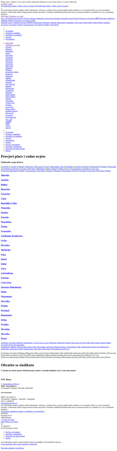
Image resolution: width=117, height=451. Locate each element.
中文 (56, 25)
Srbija (4, 320)
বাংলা (20, 18)
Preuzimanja (9, 39)
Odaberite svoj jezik (16, 16)
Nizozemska (6, 296)
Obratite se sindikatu (12, 33)
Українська (28, 25)
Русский (78, 23)
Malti (16, 23)
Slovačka (5, 334)
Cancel (9, 4)
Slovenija (5, 329)
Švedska (5, 324)
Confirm (4, 4)
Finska (4, 226)
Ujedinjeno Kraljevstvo (12, 236)
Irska (3, 254)
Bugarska (5, 189)
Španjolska (6, 222)
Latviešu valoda (29, 21)
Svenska (12, 25)
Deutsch (40, 18)
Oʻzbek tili (39, 25)
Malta (4, 292)
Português (61, 23)
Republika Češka (9, 203)
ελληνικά (49, 18)
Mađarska (6, 250)
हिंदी (97, 18)
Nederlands (37, 23)
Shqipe (106, 23)
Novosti (8, 37)
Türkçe (20, 25)
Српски (4, 25)
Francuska (6, 231)
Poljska (4, 306)
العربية (4, 18)
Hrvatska (5, 245)
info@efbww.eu (7, 422)
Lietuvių (18, 21)
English (56, 18)
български (13, 18)
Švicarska (5, 194)
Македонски (7, 23)
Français (82, 18)
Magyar (111, 18)
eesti (70, 18)
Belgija (4, 184)
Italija (4, 264)
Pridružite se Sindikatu (13, 35)
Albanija (5, 175)
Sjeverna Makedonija (11, 287)
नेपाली (29, 23)
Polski (53, 23)
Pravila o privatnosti (12, 145)
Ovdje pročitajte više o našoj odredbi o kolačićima (19, 444)
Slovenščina (98, 23)
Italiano (11, 21)
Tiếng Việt (48, 25)
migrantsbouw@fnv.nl (11, 384)
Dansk (33, 18)
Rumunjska (6, 315)
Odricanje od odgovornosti (15, 149)
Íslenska (4, 21)
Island (4, 259)
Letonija (5, 278)
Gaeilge (90, 18)
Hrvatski (5, 16)
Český (26, 18)
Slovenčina (88, 23)
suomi (76, 18)
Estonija (5, 217)
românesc (70, 23)
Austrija (5, 180)
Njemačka (5, 208)
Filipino (46, 23)
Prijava (8, 151)
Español (64, 18)
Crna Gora (6, 282)
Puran (4, 338)
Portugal (5, 310)
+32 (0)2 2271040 (7, 420)
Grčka (4, 240)
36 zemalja (9, 31)
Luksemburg (7, 273)
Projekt (8, 143)
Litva (3, 268)
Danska (4, 212)
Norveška (5, 301)
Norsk (22, 23)
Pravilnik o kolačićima (13, 147)
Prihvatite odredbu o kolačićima (12, 448)
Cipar (3, 198)
